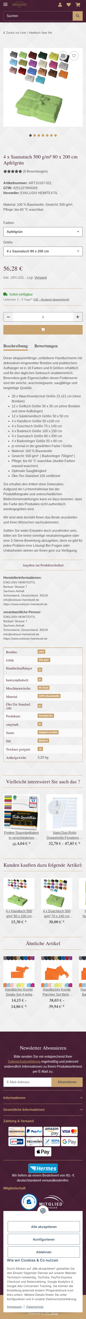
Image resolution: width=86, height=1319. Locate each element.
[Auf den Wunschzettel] (73, 55)
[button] (60, 5)
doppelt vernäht (48, 732)
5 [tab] (47, 135)
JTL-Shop (51, 1313)
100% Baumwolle (49, 696)
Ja (40, 748)
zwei (41, 651)
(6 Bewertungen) (35, 171)
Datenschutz (35, 1306)
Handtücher (46, 715)
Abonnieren (67, 1082)
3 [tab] (39, 135)
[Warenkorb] (78, 5)
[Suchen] (78, 16)
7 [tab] (55, 135)
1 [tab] (30, 135)
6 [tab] (51, 135)
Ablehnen (44, 1252)
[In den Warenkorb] (6, 45)
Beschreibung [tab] (15, 346)
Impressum (14, 1306)
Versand (40, 277)
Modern (43, 740)
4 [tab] (43, 135)
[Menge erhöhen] (77, 316)
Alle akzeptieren (44, 1227)
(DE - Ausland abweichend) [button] (51, 299)
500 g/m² (44, 659)
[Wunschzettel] (68, 5)
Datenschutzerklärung (24, 1061)
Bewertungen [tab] (46, 346)
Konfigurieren (44, 1239)
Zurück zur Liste (16, 32)
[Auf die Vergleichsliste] (63, 55)
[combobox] (43, 232)
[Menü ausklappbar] (5, 2)
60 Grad (43, 687)
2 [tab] (34, 135)
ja (40, 669)
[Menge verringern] (8, 316)
